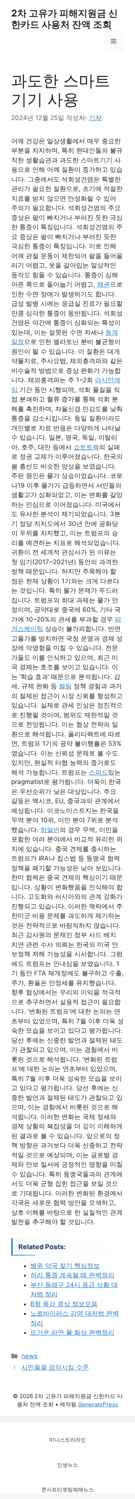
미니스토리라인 (67, 1439)
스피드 (98, 772)
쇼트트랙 (86, 447)
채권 (103, 284)
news (29, 1356)
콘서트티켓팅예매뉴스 (67, 1489)
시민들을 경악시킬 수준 (55, 1367)
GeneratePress (98, 1404)
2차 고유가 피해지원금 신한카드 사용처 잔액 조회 (64, 19)
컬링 (65, 686)
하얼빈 (50, 830)
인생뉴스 (67, 1464)
